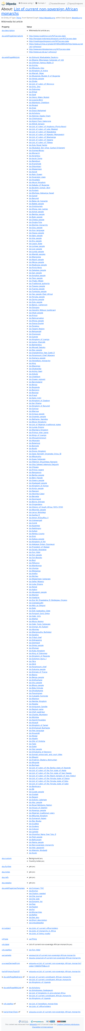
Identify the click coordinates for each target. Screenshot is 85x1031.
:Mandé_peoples (37, 254)
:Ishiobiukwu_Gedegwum (41, 990)
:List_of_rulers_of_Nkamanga (42, 137)
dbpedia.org (77, 18)
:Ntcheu (33, 576)
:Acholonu (34, 113)
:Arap (32, 108)
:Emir (32, 536)
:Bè (31, 789)
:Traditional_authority (39, 283)
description (8, 30)
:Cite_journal (35, 896)
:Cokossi (34, 829)
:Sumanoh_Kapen (37, 818)
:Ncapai (33, 105)
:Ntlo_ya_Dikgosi (37, 605)
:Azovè (33, 172)
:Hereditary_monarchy (39, 360)
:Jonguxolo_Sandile (38, 706)
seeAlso (7, 950)
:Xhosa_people (36, 321)
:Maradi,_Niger (36, 73)
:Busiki (33, 448)
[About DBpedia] (8, 3)
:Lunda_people (36, 251)
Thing (18, 18)
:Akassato (34, 440)
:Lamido (33, 831)
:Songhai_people (37, 275)
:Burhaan (34, 765)
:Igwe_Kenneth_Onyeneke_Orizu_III (45, 454)
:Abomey (34, 629)
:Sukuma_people (37, 669)
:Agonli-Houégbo (37, 720)
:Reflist (33, 915)
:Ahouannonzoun (37, 438)
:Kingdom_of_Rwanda (39, 656)
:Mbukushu (35, 456)
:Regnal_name (36, 709)
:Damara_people (37, 358)
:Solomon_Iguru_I (37, 658)
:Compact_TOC (36, 888)
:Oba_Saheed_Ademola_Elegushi (44, 464)
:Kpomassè (35, 499)
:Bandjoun (34, 161)
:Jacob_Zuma (35, 158)
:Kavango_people (37, 810)
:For (32, 909)
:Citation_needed (37, 893)
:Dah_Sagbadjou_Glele (39, 611)
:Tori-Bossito (35, 557)
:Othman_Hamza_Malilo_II (41, 62)
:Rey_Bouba (35, 821)
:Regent (33, 797)
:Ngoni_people (36, 259)
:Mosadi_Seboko (37, 347)
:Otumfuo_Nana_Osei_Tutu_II (42, 834)
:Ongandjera (35, 504)
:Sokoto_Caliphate (38, 800)
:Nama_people (36, 842)
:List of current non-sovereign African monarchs (52, 955)
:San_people (35, 273)
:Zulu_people (35, 302)
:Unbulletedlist (36, 923)
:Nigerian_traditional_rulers (42, 813)
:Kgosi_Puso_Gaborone (40, 121)
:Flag (32, 904)
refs (5, 877)
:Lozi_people (35, 249)
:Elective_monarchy (38, 225)
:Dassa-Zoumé (36, 323)
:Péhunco (34, 563)
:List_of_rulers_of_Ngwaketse (42, 132)
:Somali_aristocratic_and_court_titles (45, 754)
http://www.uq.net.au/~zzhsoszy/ (43, 52)
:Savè (32, 94)
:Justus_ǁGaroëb (37, 342)
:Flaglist (33, 907)
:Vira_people (35, 682)
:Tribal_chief (35, 637)
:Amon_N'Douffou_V (38, 517)
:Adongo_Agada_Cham (39, 116)
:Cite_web (34, 899)
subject (6, 928)
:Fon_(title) (34, 552)
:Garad (33, 195)
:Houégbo (34, 180)
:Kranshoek (35, 164)
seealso (7, 883)
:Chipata (34, 467)
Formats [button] (41, 3)
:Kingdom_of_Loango (39, 339)
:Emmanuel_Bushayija (39, 728)
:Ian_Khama (35, 403)
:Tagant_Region (36, 329)
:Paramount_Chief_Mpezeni (42, 355)
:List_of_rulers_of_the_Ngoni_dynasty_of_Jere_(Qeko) (52, 776)
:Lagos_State (35, 243)
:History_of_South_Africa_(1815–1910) (46, 507)
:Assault (33, 722)
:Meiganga (35, 571)
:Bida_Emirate (36, 688)
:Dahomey (34, 89)
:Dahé (33, 746)
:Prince (33, 315)
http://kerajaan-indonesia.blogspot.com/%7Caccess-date (52, 38)
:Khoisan (34, 648)
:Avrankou (34, 156)
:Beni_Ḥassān (36, 478)
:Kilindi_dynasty (36, 124)
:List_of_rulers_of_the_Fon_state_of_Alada (47, 770)
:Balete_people (36, 203)
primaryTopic (11, 1012)
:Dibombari (35, 166)
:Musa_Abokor (36, 621)
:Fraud (33, 395)
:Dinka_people (36, 645)
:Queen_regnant (37, 379)
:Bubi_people (35, 217)
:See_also (34, 917)
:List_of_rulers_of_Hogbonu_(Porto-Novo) (47, 126)
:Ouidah (33, 794)
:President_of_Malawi (39, 547)
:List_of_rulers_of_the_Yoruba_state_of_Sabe (49, 784)
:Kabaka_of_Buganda (39, 185)
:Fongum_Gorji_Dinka (39, 613)
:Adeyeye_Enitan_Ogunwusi (42, 544)
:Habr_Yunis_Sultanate (39, 624)
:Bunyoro (34, 390)
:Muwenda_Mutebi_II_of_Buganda (44, 76)
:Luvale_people (36, 792)
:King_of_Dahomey (38, 653)
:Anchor (33, 891)
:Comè (33, 523)
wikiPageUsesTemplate (13, 888)
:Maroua (34, 411)
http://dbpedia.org (47, 18)
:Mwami (33, 757)
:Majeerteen (35, 169)
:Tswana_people (37, 286)
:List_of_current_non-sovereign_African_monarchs (54, 971)
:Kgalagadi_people (38, 483)
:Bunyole (34, 446)
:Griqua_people (36, 414)
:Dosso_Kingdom (37, 451)
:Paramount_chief (37, 666)
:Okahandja (35, 368)
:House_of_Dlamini (38, 807)
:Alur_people (35, 802)
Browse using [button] (26, 3)
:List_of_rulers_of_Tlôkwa (41, 142)
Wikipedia (33, 1024)
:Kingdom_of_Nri (37, 541)
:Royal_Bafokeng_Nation (40, 805)
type (5, 939)
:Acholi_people (36, 211)
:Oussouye (35, 334)
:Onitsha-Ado (36, 206)
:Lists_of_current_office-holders (43, 928)
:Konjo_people (36, 488)
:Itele (32, 608)
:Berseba (34, 496)
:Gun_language (36, 230)
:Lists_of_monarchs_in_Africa (42, 931)
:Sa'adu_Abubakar (38, 549)
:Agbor (33, 589)
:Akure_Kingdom (37, 182)
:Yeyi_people (35, 749)
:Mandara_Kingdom (38, 430)
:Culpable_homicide (38, 696)
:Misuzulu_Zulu (36, 68)
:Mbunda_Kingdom (38, 815)
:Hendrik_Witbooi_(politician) (42, 310)
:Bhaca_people (36, 685)
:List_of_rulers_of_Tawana (41, 140)
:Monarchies (35, 912)
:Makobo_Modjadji (38, 850)
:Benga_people (36, 677)
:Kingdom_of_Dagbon (39, 400)
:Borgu (33, 384)
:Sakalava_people (37, 270)
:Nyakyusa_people (38, 265)
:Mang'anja (35, 257)
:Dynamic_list (35, 901)
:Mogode (34, 762)
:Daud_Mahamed (37, 110)
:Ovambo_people (37, 416)
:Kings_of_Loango (37, 435)
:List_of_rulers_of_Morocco (41, 84)
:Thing (33, 939)
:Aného (33, 573)
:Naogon (34, 491)
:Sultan (33, 531)
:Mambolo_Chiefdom (39, 102)
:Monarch (34, 153)
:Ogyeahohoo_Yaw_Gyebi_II (42, 352)
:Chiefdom (34, 376)
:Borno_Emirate (37, 501)
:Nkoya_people (36, 262)
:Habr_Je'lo (35, 616)
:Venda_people (36, 78)
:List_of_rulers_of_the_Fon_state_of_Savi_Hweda (50, 773)
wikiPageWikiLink (11, 57)
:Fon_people (35, 555)
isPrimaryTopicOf (11, 971)
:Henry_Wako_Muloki (39, 97)
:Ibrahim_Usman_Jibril (39, 187)
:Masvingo (34, 366)
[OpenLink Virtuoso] (23, 1021)
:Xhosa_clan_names (38, 209)
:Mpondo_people (37, 509)
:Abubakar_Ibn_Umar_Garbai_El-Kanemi (47, 148)
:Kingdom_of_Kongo (39, 486)
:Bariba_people (36, 475)
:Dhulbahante (36, 690)
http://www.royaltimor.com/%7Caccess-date (47, 36)
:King (32, 363)
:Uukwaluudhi (36, 603)
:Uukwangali (35, 520)
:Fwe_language (36, 730)
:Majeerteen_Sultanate (39, 579)
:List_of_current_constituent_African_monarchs (50, 977)
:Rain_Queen (35, 174)
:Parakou (34, 326)
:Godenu (34, 826)
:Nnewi (33, 736)
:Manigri (34, 595)
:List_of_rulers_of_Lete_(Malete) (43, 129)
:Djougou (34, 307)
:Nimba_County (36, 533)
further (6, 866)
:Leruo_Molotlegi (37, 512)
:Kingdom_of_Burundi (39, 406)
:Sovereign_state (37, 177)
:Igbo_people (35, 235)
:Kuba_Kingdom (37, 650)
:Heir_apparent (36, 847)
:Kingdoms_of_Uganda (40, 982)
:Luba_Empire (36, 584)
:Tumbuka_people (37, 291)
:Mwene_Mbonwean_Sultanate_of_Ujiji (46, 60)
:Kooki (33, 853)
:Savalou (34, 635)
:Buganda (34, 387)
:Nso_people (35, 350)
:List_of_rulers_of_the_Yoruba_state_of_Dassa (49, 778)
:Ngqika (33, 704)
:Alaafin (33, 738)
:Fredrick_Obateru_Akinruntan (43, 760)
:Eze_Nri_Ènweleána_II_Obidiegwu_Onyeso (48, 600)
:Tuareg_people (36, 289)
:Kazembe (34, 525)
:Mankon (34, 698)
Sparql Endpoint (76, 3)
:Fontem (34, 190)
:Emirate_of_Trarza (38, 672)
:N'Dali (33, 92)
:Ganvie (33, 336)
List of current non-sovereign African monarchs (39, 11)
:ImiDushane (35, 680)
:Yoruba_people (37, 297)
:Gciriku (33, 65)
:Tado (32, 744)
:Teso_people (35, 278)
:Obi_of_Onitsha (37, 741)
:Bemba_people (36, 214)
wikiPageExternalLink (12, 36)
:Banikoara (35, 786)
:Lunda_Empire (36, 427)
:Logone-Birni (36, 100)
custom (7, 858)
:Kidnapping (35, 640)
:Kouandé (34, 733)
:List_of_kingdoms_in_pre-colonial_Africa (47, 993)
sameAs (6, 955)
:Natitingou (35, 528)
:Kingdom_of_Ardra (38, 70)
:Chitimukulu (35, 118)
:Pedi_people (35, 837)
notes (6, 872)
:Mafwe (33, 619)
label (5, 944)
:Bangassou (35, 472)
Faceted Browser (58, 3)
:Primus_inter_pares (38, 432)
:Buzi (32, 560)
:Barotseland (35, 382)
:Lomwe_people (37, 246)
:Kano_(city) (35, 398)
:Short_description (38, 920)
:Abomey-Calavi (36, 493)
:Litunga (33, 568)
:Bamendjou (35, 344)
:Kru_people (35, 241)
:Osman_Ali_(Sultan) (38, 627)
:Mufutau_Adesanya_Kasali (41, 193)
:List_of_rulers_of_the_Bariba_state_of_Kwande (50, 768)
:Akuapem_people (38, 592)
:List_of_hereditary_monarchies (43, 1004)
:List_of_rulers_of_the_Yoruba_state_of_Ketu (48, 781)
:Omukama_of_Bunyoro (40, 752)
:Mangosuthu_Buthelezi (40, 632)
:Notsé (33, 587)
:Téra (32, 661)
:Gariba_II (34, 515)
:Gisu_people (35, 227)
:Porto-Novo (35, 267)
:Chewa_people (36, 219)
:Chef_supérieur (37, 712)
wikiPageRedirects (13, 977)
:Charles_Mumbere (38, 714)
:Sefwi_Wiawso (36, 581)
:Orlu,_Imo (34, 86)
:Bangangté (35, 331)
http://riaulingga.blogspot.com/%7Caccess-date (49, 41)
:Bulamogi (34, 443)
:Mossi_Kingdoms (37, 422)
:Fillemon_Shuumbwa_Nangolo (43, 462)
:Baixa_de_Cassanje (38, 201)
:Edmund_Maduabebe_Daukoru (43, 57)
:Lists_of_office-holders (40, 1006)
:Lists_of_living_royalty (39, 933)
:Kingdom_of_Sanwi (38, 725)
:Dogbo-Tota (35, 222)
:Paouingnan (35, 693)
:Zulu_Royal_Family (38, 145)
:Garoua (33, 408)
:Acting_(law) (35, 371)
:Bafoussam (35, 839)
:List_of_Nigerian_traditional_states (45, 424)
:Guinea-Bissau (36, 150)
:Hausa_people (36, 233)
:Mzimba (34, 717)
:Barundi (34, 198)
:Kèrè (32, 664)
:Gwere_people (36, 480)
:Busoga (33, 392)
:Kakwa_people (36, 539)
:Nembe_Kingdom (38, 701)
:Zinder (33, 81)
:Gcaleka (34, 823)
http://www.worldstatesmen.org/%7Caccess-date (49, 49)
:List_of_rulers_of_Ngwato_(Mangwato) (46, 134)
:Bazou (33, 674)
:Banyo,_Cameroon (38, 305)
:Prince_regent (36, 470)
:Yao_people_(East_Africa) (41, 294)
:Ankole (33, 374)
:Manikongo (35, 565)
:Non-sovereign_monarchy (41, 845)
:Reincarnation (36, 318)
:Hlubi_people (36, 313)
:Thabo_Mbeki (36, 281)
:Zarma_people (36, 299)
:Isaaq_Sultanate (37, 459)
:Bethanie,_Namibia (38, 419)
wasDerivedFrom (11, 963)
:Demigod (34, 643)
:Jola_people (35, 238)
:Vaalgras (34, 597)
